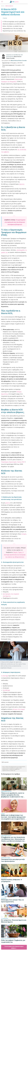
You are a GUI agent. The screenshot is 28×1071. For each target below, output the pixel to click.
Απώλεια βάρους (9, 5)
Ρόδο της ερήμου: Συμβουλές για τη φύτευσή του (13, 941)
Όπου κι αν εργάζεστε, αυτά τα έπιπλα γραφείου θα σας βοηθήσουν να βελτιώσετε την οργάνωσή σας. (12, 795)
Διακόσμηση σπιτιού (6, 791)
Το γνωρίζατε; (4, 918)
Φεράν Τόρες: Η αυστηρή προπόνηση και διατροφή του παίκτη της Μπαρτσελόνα (14, 555)
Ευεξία (3, 813)
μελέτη (7, 503)
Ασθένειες (4, 898)
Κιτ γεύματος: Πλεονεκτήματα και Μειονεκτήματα (13, 921)
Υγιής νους (4, 878)
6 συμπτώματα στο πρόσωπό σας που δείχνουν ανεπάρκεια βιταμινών (15, 222)
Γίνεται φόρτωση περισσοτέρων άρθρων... (14, 947)
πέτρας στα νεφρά (19, 709)
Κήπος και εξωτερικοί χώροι (8, 938)
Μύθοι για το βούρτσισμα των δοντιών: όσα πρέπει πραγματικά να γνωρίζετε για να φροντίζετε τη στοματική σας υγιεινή (14, 817)
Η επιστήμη (4, 675)
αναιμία (23, 534)
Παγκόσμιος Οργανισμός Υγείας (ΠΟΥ (13, 462)
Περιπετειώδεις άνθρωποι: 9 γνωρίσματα (11, 880)
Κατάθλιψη (6, 690)
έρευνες (21, 184)
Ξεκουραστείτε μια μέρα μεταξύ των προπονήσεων (13, 860)
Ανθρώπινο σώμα (5, 857)
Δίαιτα (2, 5)
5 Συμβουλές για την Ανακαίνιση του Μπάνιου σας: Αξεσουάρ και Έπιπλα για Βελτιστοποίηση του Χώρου (13, 839)
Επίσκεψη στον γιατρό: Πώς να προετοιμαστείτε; (12, 901)
